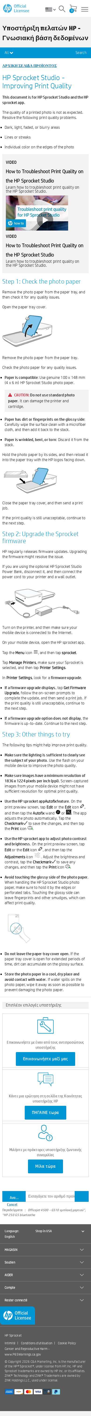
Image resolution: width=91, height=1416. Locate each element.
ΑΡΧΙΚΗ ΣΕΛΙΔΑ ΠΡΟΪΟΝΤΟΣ (29, 65)
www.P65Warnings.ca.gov (23, 1354)
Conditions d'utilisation (36, 1343)
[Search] (62, 9)
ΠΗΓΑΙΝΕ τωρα (45, 1112)
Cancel (12, 1204)
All (7, 52)
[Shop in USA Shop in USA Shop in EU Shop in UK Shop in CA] (52, 9)
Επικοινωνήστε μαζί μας (45, 1059)
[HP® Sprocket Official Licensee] (16, 8)
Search (81, 52)
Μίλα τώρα (45, 1166)
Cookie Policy (67, 1343)
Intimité (10, 1343)
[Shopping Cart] (73, 9)
